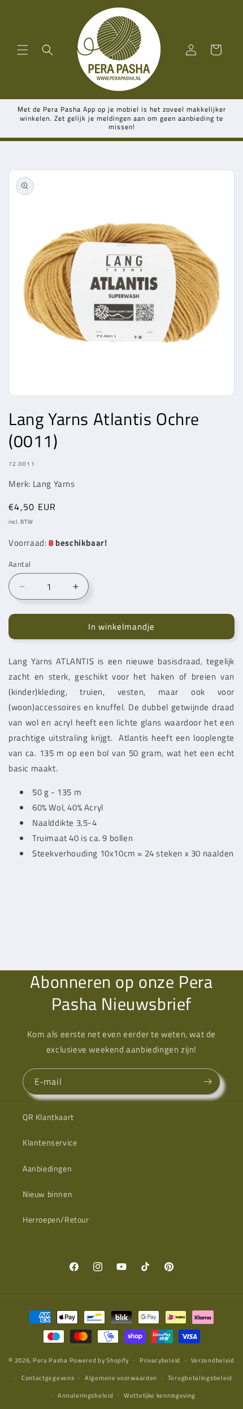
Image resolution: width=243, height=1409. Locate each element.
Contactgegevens (48, 1377)
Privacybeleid (160, 1360)
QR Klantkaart (48, 1117)
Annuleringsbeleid (85, 1395)
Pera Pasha (50, 1360)
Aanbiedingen (47, 1168)
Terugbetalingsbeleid (200, 1377)
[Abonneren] (207, 1081)
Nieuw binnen (47, 1194)
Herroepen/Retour (56, 1219)
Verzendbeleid (213, 1360)
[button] (22, 49)
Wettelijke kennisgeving (160, 1395)
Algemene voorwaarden (121, 1377)
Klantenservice (50, 1142)
